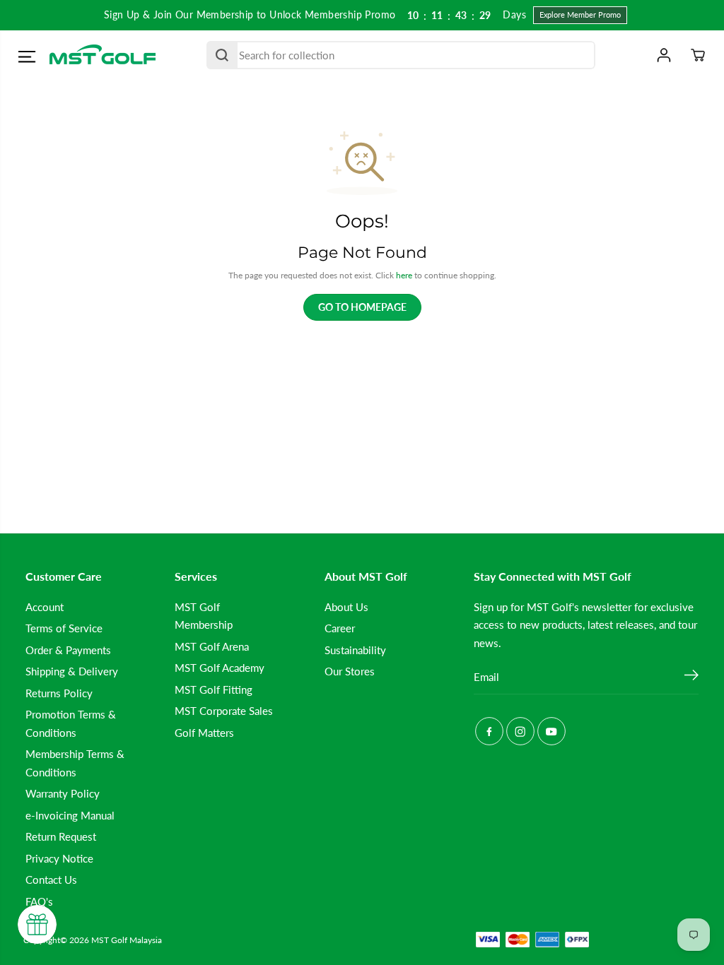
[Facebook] (489, 731)
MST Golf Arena (212, 646)
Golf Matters (204, 732)
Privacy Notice (59, 858)
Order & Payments (68, 650)
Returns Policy (59, 693)
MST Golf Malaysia (126, 940)
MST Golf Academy (219, 667)
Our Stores (350, 671)
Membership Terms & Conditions (74, 762)
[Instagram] (520, 731)
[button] (26, 57)
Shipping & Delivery (71, 671)
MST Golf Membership (204, 615)
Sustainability (355, 650)
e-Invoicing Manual (70, 815)
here (404, 275)
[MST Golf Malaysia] (102, 55)
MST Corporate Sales (224, 710)
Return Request (60, 836)
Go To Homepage (362, 307)
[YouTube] (551, 731)
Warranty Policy (62, 793)
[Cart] (697, 55)
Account (44, 606)
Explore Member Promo (580, 14)
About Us (346, 606)
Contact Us (51, 879)
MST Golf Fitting (213, 689)
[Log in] (663, 55)
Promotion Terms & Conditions (70, 723)
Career (340, 628)
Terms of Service (64, 628)
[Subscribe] (691, 676)
